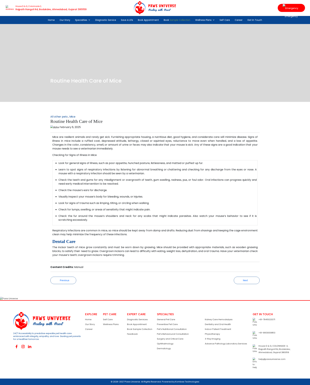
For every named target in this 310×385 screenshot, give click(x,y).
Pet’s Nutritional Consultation (172, 329)
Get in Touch (254, 20)
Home (51, 20)
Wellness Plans (203, 20)
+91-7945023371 (266, 319)
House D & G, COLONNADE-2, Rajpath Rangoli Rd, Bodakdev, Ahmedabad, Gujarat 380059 (274, 349)
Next (246, 280)
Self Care (225, 20)
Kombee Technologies (187, 381)
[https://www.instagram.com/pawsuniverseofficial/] (23, 346)
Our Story (65, 20)
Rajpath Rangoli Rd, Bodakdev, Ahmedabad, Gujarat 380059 (51, 9)
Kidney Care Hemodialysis (218, 319)
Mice (72, 116)
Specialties (81, 20)
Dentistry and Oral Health (218, 324)
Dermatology (164, 348)
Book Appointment (148, 20)
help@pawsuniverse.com (271, 359)
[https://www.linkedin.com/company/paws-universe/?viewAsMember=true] (29, 346)
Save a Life (127, 20)
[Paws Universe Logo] (155, 8)
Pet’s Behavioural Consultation (173, 334)
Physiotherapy (212, 334)
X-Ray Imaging (212, 338)
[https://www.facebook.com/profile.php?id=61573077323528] (16, 346)
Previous (64, 280)
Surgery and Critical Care (170, 338)
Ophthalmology (165, 343)
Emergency (291, 8)
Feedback (132, 334)
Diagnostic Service (105, 20)
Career (239, 20)
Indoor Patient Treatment (218, 329)
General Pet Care (166, 319)
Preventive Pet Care (167, 324)
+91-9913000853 (266, 332)
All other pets (59, 116)
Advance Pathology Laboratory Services (226, 343)
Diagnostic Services (137, 319)
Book (177, 20)
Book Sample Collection (139, 329)
